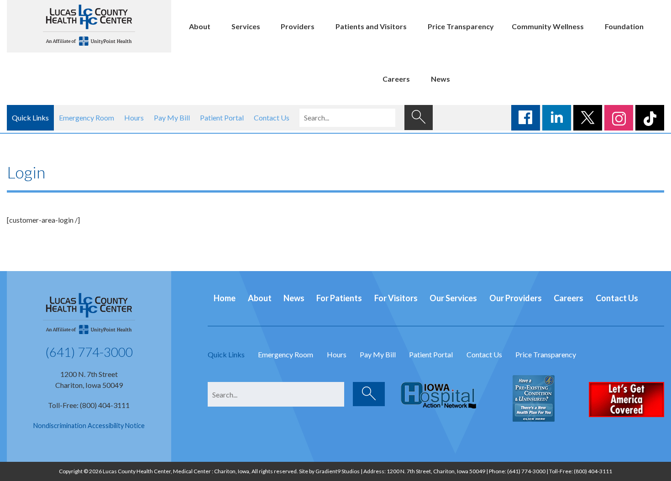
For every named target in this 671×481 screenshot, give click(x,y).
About (199, 26)
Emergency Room (86, 117)
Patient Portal (222, 117)
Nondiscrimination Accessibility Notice (89, 425)
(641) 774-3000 (89, 352)
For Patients (339, 298)
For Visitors (396, 298)
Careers (396, 78)
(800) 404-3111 (593, 471)
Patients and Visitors (371, 26)
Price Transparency (461, 26)
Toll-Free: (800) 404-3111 (89, 405)
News (440, 78)
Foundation (624, 26)
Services (245, 26)
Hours (134, 117)
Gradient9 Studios (337, 471)
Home (225, 298)
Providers (298, 26)
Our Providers (515, 298)
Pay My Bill (172, 117)
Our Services (453, 298)
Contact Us (271, 117)
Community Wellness (548, 26)
